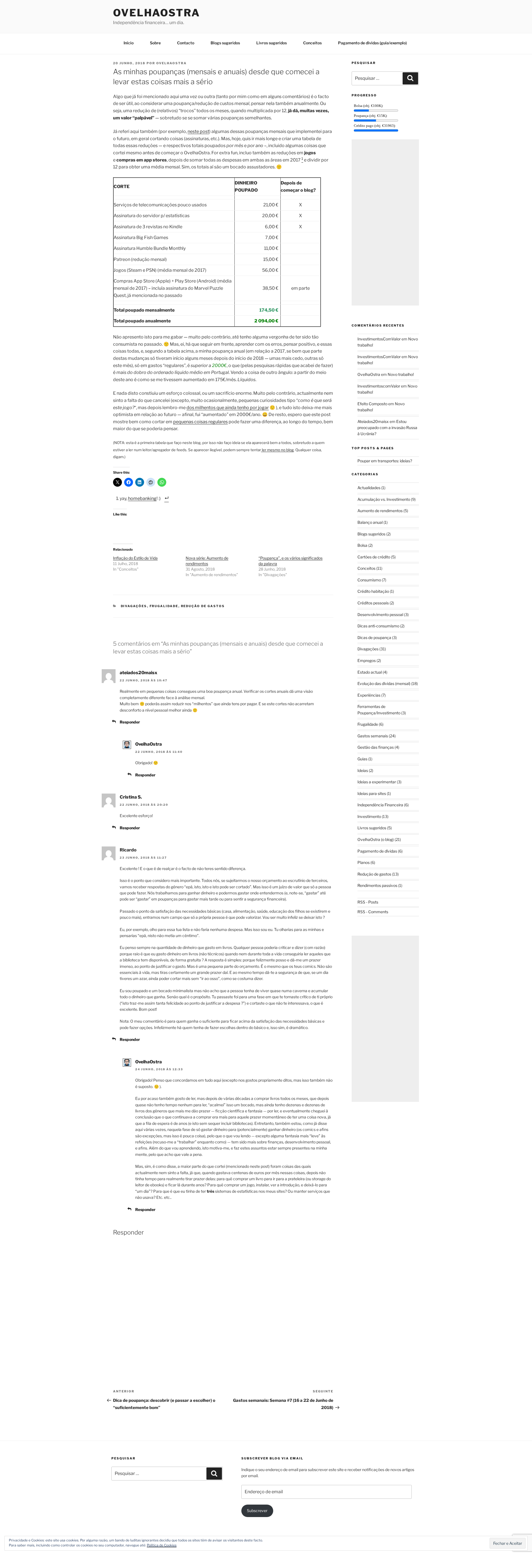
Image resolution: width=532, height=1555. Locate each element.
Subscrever (257, 1510)
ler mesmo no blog (277, 450)
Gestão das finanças (375, 747)
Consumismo (369, 580)
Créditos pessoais (373, 603)
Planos (363, 862)
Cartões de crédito (373, 557)
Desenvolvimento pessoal (380, 614)
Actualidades (368, 487)
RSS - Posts (367, 902)
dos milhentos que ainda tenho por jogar (227, 407)
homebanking (142, 498)
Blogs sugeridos (225, 42)
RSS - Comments (372, 911)
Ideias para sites (371, 793)
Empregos (366, 660)
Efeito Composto (372, 403)
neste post (198, 131)
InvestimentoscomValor (378, 386)
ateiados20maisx (138, 672)
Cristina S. (131, 797)
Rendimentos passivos (377, 885)
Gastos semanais (372, 735)
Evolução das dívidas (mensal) (383, 683)
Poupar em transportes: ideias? (384, 460)
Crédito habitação (373, 591)
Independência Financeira (380, 804)
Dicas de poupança (374, 637)
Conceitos (312, 42)
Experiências (368, 695)
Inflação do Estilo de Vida (135, 558)
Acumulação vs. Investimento (383, 499)
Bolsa (362, 545)
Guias (362, 758)
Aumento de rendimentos (380, 510)
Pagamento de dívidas (377, 851)
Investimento (369, 816)
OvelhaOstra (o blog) (375, 839)
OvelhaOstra (156, 13)
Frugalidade (164, 606)
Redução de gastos (203, 606)
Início (129, 42)
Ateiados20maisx (373, 421)
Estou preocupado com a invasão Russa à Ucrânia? (387, 427)
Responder (130, 722)
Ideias (362, 770)
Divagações (134, 606)
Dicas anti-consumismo (378, 625)
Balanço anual (370, 522)
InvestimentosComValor (379, 339)
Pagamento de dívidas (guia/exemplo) (372, 42)
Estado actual (369, 672)
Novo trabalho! (401, 374)
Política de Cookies (162, 1545)
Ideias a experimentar (376, 781)
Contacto (185, 42)
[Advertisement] (385, 222)
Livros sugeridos (271, 42)
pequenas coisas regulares (200, 421)
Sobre (155, 42)
